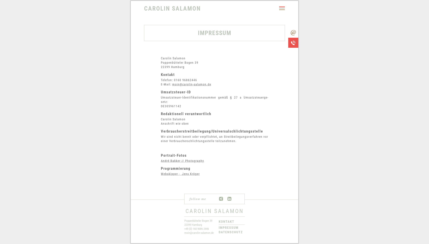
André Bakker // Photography (182, 161)
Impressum (228, 228)
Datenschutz (231, 232)
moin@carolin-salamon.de (191, 84)
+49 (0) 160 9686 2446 (196, 228)
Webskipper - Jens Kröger (180, 174)
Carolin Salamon (172, 8)
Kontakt (226, 222)
